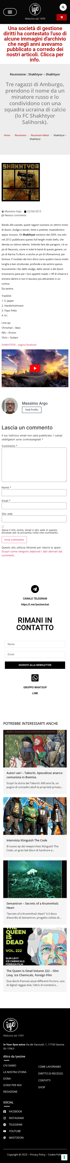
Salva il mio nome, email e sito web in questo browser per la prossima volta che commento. (30, 531)
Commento (9, 446)
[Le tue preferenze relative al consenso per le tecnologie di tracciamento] (64, 1157)
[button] (10, 12)
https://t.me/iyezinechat (35, 604)
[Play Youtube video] (35, 368)
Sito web (7, 513)
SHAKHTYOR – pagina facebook (19, 344)
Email (6, 500)
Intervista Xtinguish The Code (27, 840)
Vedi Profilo (31, 409)
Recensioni (20, 135)
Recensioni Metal (40, 135)
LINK (35, 693)
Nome (6, 487)
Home (7, 135)
